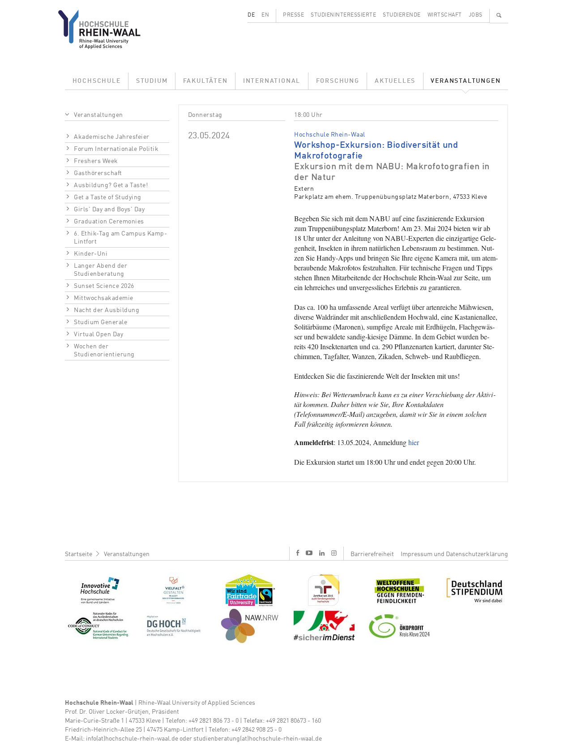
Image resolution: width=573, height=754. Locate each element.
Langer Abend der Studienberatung (100, 270)
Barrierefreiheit (372, 554)
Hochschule (97, 81)
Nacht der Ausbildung (106, 310)
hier (413, 442)
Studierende (402, 15)
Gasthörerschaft (98, 173)
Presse (293, 15)
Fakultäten (205, 81)
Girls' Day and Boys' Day (109, 209)
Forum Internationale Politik (116, 149)
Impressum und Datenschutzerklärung (454, 554)
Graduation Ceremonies (109, 221)
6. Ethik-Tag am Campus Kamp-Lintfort (120, 238)
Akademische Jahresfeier (112, 137)
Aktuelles (395, 81)
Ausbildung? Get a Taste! (111, 185)
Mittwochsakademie (103, 298)
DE (251, 15)
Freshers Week (96, 161)
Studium (152, 81)
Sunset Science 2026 (104, 286)
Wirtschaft (445, 15)
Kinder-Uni (90, 254)
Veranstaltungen (465, 81)
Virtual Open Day (98, 334)
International (271, 81)
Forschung (337, 81)
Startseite (78, 554)
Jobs (476, 15)
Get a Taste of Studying (107, 197)
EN (265, 15)
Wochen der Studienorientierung (104, 350)
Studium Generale (100, 322)
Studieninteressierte (343, 15)
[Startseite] (106, 29)
